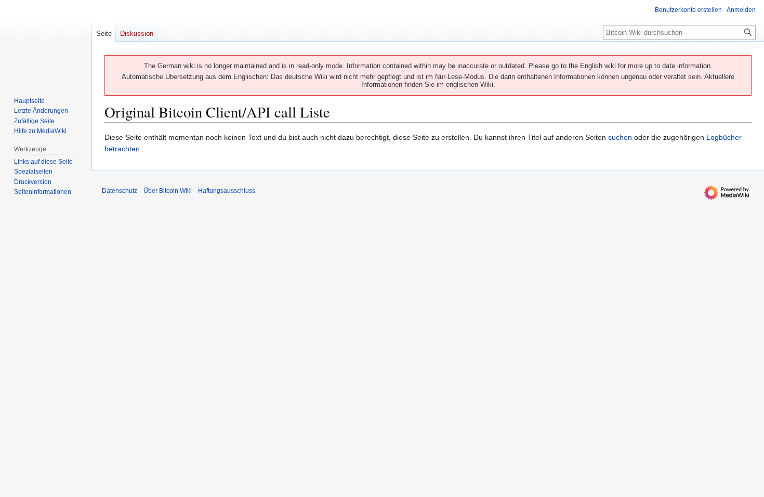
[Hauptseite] (45, 41)
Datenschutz (119, 190)
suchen (620, 137)
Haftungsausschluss (226, 190)
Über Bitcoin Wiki (167, 190)
